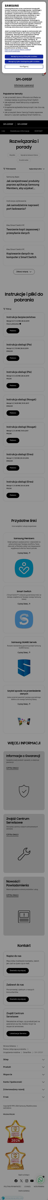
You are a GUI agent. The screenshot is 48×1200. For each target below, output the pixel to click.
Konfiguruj (24, 67)
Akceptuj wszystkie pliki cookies (24, 56)
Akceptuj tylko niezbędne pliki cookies (24, 61)
